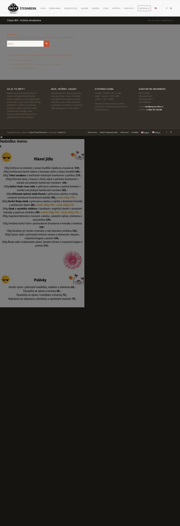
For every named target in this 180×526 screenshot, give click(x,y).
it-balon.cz (62, 132)
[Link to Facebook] (167, 8)
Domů (157, 20)
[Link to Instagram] (171, 8)
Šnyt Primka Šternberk (38, 132)
